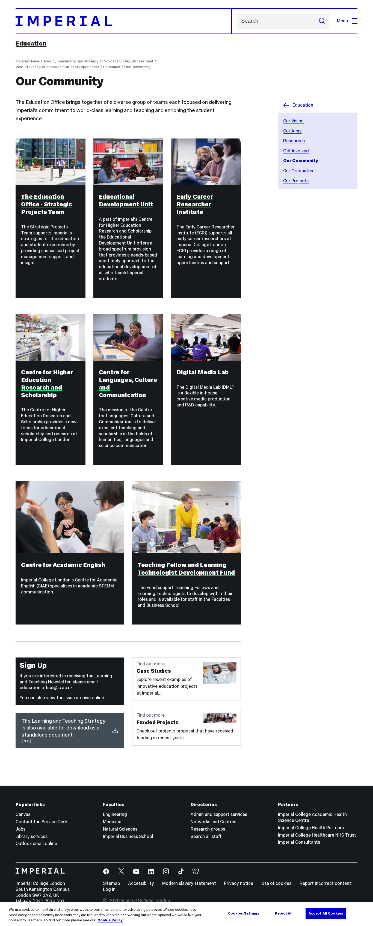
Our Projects (296, 181)
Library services (32, 836)
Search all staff (206, 836)
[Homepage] (124, 21)
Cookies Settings (243, 913)
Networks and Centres (213, 822)
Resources (294, 141)
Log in (109, 889)
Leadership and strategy (78, 61)
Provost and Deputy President (127, 61)
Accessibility (141, 883)
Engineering (115, 814)
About (48, 61)
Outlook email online (36, 843)
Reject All (283, 913)
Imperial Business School (128, 836)
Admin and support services (219, 814)
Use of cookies (276, 883)
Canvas (23, 814)
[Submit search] (322, 21)
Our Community (137, 66)
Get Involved (296, 151)
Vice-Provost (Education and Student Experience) (57, 66)
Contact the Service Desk (41, 822)
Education (31, 43)
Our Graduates (298, 171)
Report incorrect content (325, 883)
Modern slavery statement (189, 883)
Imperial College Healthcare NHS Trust (317, 835)
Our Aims (292, 131)
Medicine (112, 822)
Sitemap (111, 883)
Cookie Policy (110, 920)
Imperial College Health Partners (311, 828)
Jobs (20, 829)
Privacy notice (238, 883)
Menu (342, 21)
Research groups (208, 829)
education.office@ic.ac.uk (46, 687)
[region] (186, 914)
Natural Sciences (120, 829)
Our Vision (293, 121)
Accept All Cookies (326, 913)
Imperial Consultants (299, 842)
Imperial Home (27, 61)
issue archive (77, 698)
